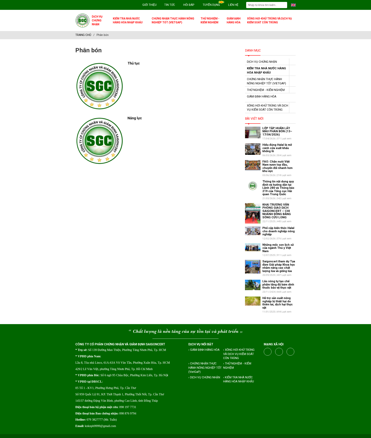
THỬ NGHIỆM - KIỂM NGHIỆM (210, 20)
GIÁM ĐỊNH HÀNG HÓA (234, 20)
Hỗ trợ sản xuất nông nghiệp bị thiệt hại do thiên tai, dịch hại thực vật (277, 302)
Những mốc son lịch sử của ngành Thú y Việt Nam (278, 248)
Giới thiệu (149, 5)
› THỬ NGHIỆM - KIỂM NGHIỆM (237, 365)
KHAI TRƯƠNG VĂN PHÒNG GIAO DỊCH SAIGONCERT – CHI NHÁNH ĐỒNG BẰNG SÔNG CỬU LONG (276, 211)
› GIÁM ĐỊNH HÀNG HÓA (204, 350)
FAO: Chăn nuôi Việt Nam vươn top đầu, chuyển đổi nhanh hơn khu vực (277, 166)
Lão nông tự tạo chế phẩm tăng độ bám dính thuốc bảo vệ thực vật (278, 284)
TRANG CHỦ (83, 35)
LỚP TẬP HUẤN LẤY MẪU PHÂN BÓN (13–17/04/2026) (277, 131)
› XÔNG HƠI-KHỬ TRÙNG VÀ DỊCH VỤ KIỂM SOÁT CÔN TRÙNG (238, 354)
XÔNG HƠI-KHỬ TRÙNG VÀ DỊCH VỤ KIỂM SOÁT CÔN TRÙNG (269, 20)
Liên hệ (233, 5)
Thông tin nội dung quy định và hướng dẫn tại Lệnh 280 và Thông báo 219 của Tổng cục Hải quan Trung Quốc (278, 188)
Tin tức (169, 5)
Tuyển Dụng (211, 5)
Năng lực (135, 118)
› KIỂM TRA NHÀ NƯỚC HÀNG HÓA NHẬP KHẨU (238, 379)
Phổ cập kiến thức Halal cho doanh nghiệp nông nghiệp (278, 231)
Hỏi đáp (188, 5)
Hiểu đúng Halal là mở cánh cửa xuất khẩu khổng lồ (277, 148)
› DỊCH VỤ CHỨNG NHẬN (204, 377)
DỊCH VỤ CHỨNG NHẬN (97, 20)
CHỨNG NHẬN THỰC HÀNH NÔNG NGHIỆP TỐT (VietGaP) (173, 20)
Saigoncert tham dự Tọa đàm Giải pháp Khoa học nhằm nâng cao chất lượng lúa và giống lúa (278, 266)
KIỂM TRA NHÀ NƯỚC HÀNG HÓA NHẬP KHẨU (128, 20)
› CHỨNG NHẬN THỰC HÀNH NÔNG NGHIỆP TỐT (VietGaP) (205, 368)
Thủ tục (134, 63)
